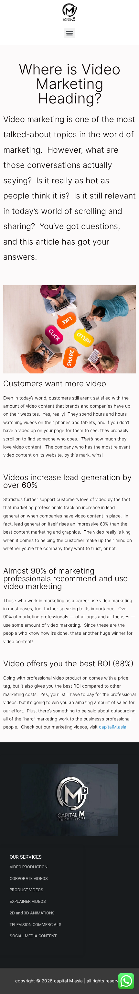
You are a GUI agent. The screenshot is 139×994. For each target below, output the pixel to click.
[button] (69, 33)
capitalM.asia (112, 726)
